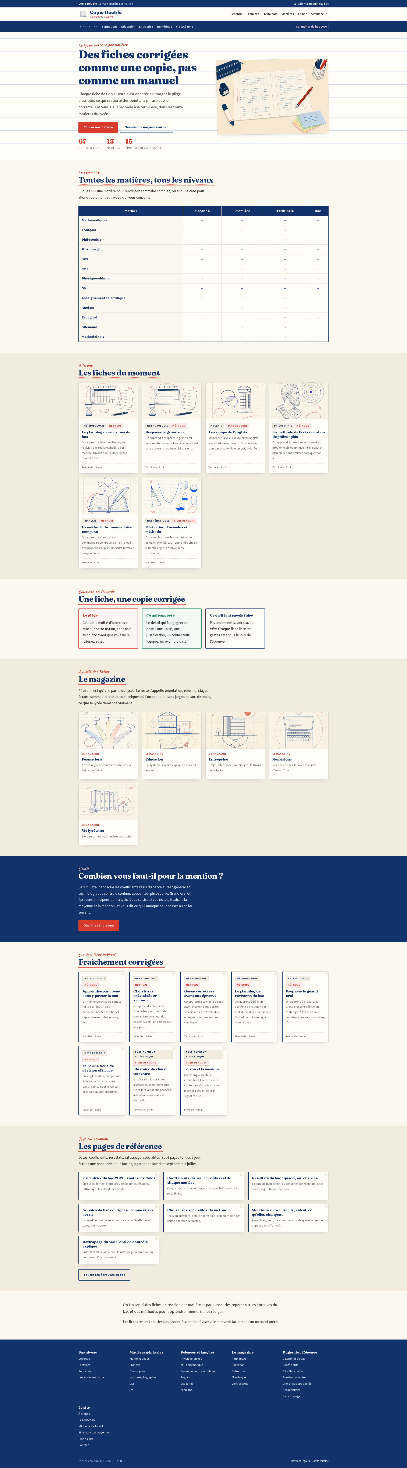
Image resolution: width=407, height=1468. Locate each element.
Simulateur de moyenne (93, 1432)
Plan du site (85, 1439)
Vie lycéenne (184, 26)
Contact (83, 1445)
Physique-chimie (95, 278)
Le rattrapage (292, 1396)
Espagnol (89, 317)
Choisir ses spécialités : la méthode (198, 1210)
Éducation (128, 26)
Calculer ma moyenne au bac (311, 4)
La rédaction (86, 1420)
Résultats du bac (293, 1371)
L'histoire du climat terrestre (150, 1071)
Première (253, 14)
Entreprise (146, 26)
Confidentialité (320, 1461)
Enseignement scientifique (103, 298)
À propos (84, 1414)
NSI (85, 288)
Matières (288, 14)
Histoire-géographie (143, 1377)
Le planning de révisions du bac (249, 993)
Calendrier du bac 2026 (311, 26)
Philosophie (91, 239)
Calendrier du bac (294, 1358)
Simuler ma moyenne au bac (146, 127)
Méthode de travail (90, 1426)
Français (89, 230)
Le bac (302, 14)
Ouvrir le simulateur (99, 925)
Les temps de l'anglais (228, 432)
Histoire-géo (92, 249)
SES (85, 259)
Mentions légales (300, 1461)
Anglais (88, 308)
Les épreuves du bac (91, 1377)
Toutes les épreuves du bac (104, 1275)
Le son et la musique (202, 1069)
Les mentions (292, 1390)
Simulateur (319, 14)
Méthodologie (93, 337)
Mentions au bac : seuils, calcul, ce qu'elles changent (282, 1212)
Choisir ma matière (98, 127)
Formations (109, 26)
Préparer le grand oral (165, 432)
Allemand (89, 327)
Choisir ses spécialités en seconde (145, 995)
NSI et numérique (192, 1365)
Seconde (236, 14)
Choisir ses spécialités (297, 1383)
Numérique (164, 26)
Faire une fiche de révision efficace (98, 1067)
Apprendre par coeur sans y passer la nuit (101, 993)
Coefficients (290, 1365)
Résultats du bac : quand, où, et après (285, 1178)
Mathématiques (94, 220)
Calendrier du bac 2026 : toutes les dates (118, 1178)
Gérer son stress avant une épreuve (200, 993)
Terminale (270, 14)
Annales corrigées (294, 1377)
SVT (85, 269)
